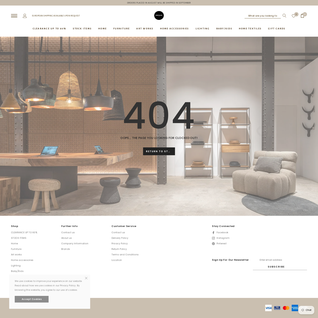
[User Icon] (25, 15)
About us (66, 238)
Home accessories (22, 260)
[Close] (86, 278)
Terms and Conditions (125, 254)
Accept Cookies (32, 299)
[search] (283, 15)
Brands (65, 249)
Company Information (74, 243)
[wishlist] (294, 16)
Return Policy (119, 249)
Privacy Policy (120, 243)
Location (117, 260)
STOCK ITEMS (18, 238)
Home (14, 243)
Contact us (68, 232)
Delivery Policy (120, 238)
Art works (16, 254)
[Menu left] (14, 16)
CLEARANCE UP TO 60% (24, 232)
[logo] (159, 15)
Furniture (16, 249)
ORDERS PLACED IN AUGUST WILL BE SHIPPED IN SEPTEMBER (159, 3)
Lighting (16, 265)
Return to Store (160, 151)
